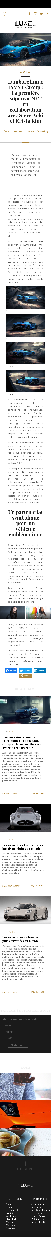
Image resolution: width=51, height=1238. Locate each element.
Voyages (10, 1228)
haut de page (25, 1169)
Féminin (10, 1213)
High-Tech (11, 1219)
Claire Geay (42, 131)
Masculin (10, 1222)
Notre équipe (38, 1216)
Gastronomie (13, 1216)
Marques (36, 1207)
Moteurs (10, 1225)
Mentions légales (40, 1210)
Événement (12, 1210)
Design (9, 1207)
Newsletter (37, 1213)
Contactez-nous (39, 1204)
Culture (10, 1204)
